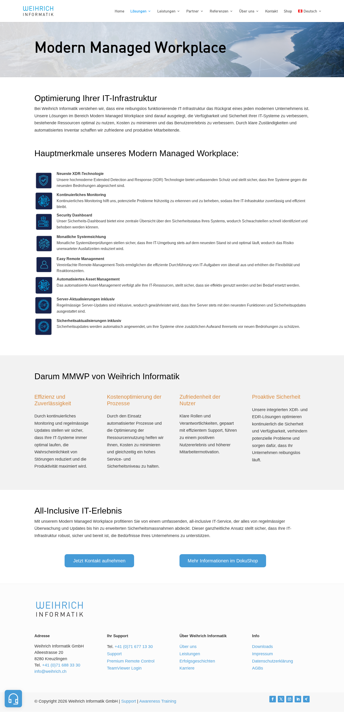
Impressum (262, 653)
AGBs (257, 668)
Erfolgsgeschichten (197, 661)
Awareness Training (157, 701)
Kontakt (271, 11)
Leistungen (166, 11)
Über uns (246, 11)
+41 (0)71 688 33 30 (61, 665)
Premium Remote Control (130, 661)
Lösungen (138, 11)
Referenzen (219, 11)
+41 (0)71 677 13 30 (134, 646)
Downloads (262, 646)
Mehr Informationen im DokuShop (223, 560)
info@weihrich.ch (50, 671)
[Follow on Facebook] (272, 699)
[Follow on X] (281, 699)
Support (114, 653)
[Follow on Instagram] (289, 699)
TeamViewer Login (124, 668)
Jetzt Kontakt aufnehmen (99, 560)
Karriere (186, 668)
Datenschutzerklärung (272, 661)
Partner (192, 11)
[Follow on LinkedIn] (298, 699)
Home (119, 11)
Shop (288, 11)
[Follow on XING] (306, 699)
